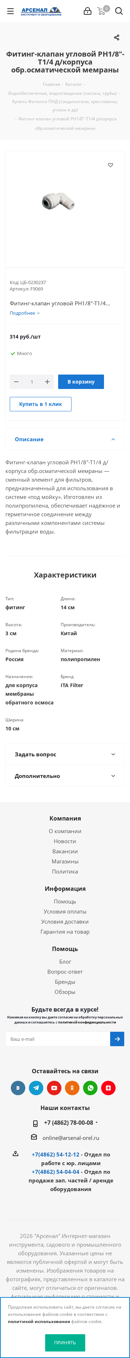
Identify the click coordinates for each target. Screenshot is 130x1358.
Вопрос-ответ (65, 971)
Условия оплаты (65, 911)
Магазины (65, 861)
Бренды (65, 981)
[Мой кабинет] (87, 11)
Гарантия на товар (65, 931)
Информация (65, 889)
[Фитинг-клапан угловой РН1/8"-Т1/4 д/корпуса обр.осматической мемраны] (65, 203)
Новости (65, 841)
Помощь (65, 901)
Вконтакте (18, 1088)
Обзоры (65, 991)
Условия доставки (65, 921)
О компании (65, 831)
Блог (65, 961)
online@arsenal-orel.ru (71, 1137)
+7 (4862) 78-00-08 (68, 1122)
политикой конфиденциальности (87, 1022)
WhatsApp (90, 1088)
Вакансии (65, 851)
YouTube (54, 1088)
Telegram (36, 1088)
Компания (65, 818)
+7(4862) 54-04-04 (55, 1171)
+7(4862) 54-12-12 (55, 1154)
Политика (65, 871)
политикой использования (39, 1321)
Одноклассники (72, 1088)
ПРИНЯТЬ (65, 1342)
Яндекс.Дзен (108, 1088)
